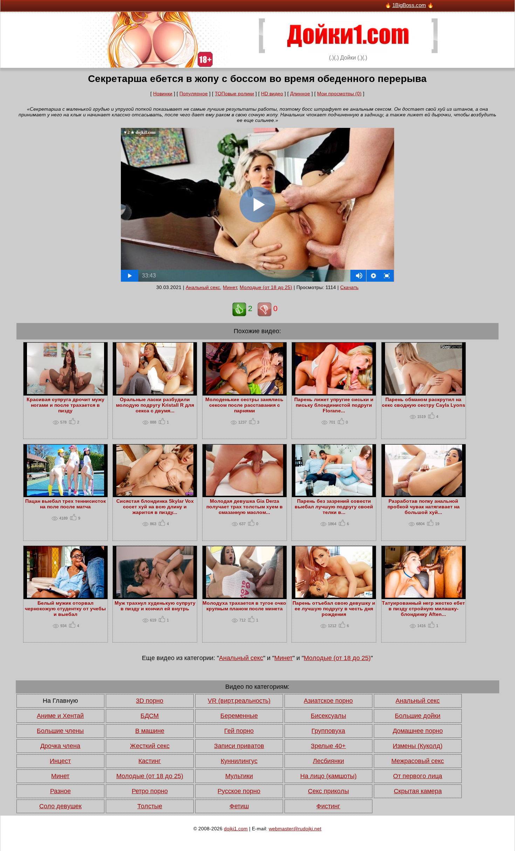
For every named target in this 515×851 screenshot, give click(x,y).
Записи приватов (239, 745)
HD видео (272, 93)
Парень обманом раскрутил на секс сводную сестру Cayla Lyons (423, 402)
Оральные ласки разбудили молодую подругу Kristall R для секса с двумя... (155, 405)
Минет (230, 287)
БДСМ (149, 715)
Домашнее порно (418, 730)
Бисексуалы (328, 715)
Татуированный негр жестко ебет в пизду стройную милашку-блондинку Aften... (423, 608)
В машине (149, 730)
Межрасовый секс (417, 760)
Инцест (60, 760)
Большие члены (60, 730)
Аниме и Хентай (60, 715)
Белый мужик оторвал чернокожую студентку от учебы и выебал (65, 608)
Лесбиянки (328, 760)
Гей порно (239, 730)
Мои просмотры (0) (339, 93)
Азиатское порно (328, 700)
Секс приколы (328, 791)
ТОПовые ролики (234, 93)
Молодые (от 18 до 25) (266, 287)
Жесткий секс (150, 745)
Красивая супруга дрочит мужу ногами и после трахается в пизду (65, 405)
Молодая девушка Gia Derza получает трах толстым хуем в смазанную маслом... (244, 506)
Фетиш (239, 806)
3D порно (149, 700)
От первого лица (417, 776)
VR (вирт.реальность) (239, 700)
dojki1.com (236, 828)
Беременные (239, 715)
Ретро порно (150, 791)
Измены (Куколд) (417, 745)
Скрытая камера (418, 791)
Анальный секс (203, 287)
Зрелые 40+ (328, 745)
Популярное (193, 93)
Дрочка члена (60, 745)
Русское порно (239, 791)
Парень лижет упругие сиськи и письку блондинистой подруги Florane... (333, 405)
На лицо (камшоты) (328, 776)
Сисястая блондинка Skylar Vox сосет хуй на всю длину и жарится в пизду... (155, 506)
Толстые (149, 806)
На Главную (60, 700)
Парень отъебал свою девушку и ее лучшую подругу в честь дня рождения (334, 608)
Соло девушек (60, 806)
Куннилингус (239, 760)
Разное (60, 791)
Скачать (349, 287)
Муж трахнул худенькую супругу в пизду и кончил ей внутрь (155, 605)
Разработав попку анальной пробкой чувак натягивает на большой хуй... (423, 506)
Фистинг (328, 806)
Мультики (239, 776)
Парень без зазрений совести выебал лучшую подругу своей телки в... (334, 506)
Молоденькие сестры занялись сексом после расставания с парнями (244, 405)
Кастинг (149, 760)
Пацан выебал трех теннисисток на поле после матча (65, 503)
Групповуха (328, 730)
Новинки (162, 93)
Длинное (300, 93)
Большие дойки (417, 715)
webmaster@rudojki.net (295, 828)
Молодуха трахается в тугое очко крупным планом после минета (244, 605)
